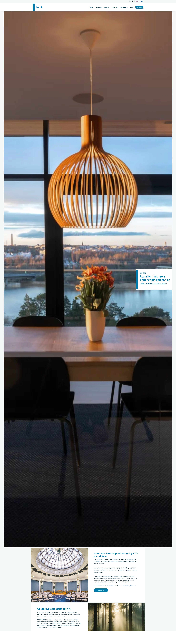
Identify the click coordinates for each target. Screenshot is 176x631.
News (132, 7)
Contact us (139, 7)
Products (98, 7)
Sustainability (124, 7)
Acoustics (106, 7)
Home (91, 7)
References (115, 7)
